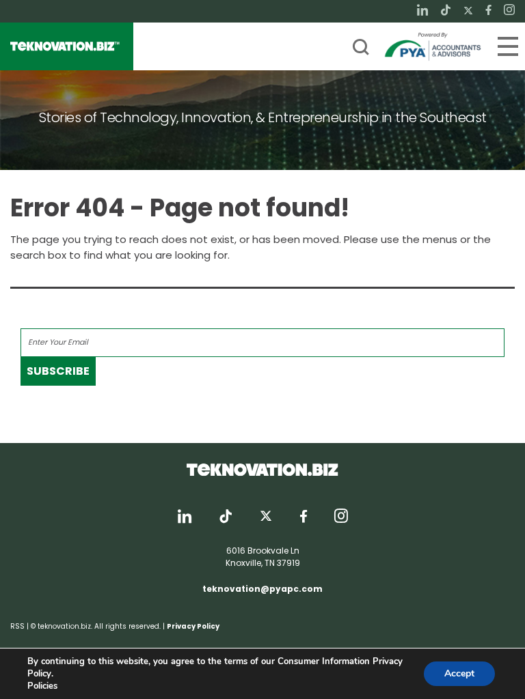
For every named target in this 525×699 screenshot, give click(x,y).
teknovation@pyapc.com (262, 589)
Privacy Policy (193, 626)
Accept (459, 673)
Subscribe (58, 371)
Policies (42, 686)
